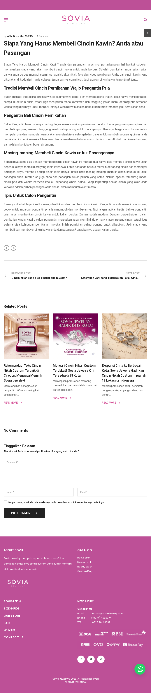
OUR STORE (12, 616)
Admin (11, 36)
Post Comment (21, 513)
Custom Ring (84, 571)
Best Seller (83, 557)
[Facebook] (6, 248)
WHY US (9, 630)
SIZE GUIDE (11, 608)
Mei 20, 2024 (26, 36)
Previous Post (39, 276)
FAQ (7, 623)
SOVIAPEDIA (12, 601)
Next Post (114, 276)
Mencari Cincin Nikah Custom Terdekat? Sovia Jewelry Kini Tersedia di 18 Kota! (74, 370)
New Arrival (84, 562)
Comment (43, 36)
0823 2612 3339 (101, 622)
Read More (11, 402)
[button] (139, 669)
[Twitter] (13, 248)
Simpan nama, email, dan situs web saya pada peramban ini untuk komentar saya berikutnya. (56, 502)
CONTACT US (13, 637)
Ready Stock (84, 566)
